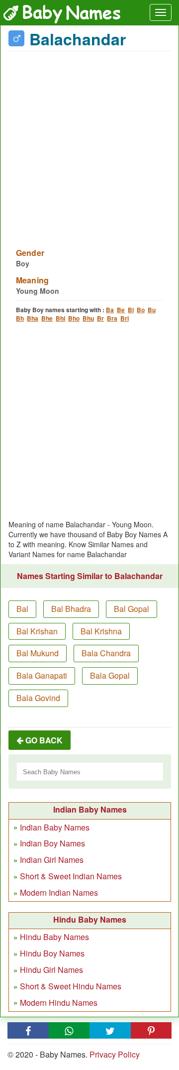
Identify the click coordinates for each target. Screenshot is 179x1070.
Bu (152, 309)
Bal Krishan (37, 631)
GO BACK (43, 740)
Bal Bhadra (71, 608)
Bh (20, 318)
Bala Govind (38, 698)
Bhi (60, 318)
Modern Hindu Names (58, 1002)
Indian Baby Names (55, 827)
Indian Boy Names (52, 843)
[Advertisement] (89, 143)
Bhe (47, 318)
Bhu (88, 318)
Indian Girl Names (52, 859)
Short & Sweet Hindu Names (70, 986)
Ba (110, 309)
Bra (112, 318)
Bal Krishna (101, 631)
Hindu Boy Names (52, 953)
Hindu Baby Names (54, 937)
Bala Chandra (106, 653)
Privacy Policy (115, 1054)
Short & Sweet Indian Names (71, 876)
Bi (131, 309)
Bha (32, 318)
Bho (74, 318)
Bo (141, 309)
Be (121, 309)
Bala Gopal (110, 675)
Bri (124, 318)
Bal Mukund (37, 653)
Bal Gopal (131, 608)
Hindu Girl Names (51, 969)
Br (100, 318)
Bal (22, 608)
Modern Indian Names (59, 892)
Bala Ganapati (41, 675)
